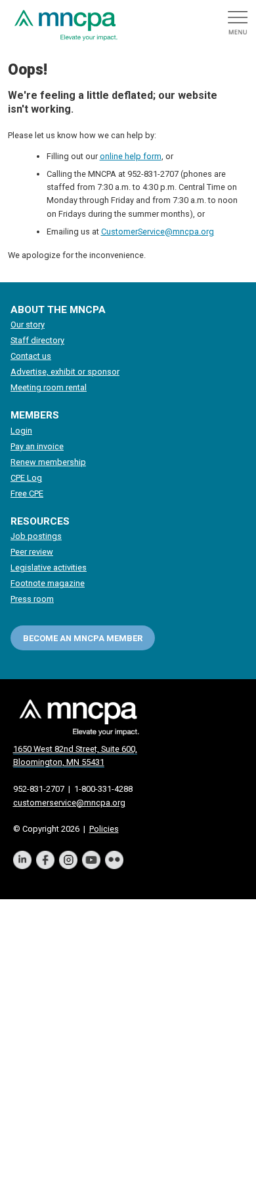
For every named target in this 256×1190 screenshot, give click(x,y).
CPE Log (26, 478)
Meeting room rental (49, 387)
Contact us (31, 356)
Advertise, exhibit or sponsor (65, 372)
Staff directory (37, 340)
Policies (104, 829)
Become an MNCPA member (82, 638)
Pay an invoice (37, 446)
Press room (32, 599)
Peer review (32, 552)
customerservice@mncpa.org (69, 803)
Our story (28, 324)
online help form (130, 156)
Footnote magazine (48, 583)
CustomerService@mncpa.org (157, 231)
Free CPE (27, 493)
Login (21, 431)
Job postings (36, 536)
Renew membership (48, 462)
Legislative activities (49, 567)
